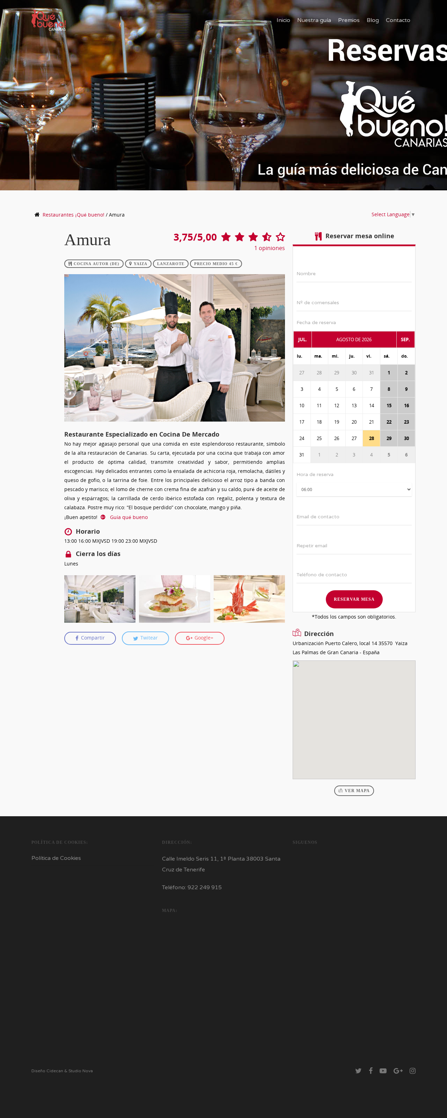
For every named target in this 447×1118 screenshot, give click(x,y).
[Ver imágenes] (99, 599)
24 (301, 438)
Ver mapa (357, 790)
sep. (405, 339)
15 (389, 405)
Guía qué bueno (128, 517)
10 (301, 405)
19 (336, 422)
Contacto (398, 20)
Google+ (203, 637)
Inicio (283, 20)
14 (371, 405)
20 (354, 422)
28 (319, 373)
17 (301, 422)
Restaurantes (73, 214)
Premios (349, 20)
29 (336, 373)
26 (336, 438)
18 (319, 422)
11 (319, 405)
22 (389, 422)
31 (371, 373)
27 (301, 373)
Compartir (92, 637)
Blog (373, 20)
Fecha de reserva (316, 323)
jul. (302, 339)
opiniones (269, 248)
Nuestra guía (314, 20)
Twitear (148, 637)
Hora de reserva (315, 474)
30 (354, 373)
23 (406, 422)
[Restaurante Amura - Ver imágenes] (174, 425)
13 (354, 405)
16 (406, 405)
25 (319, 438)
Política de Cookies (56, 858)
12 (336, 405)
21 (371, 422)
